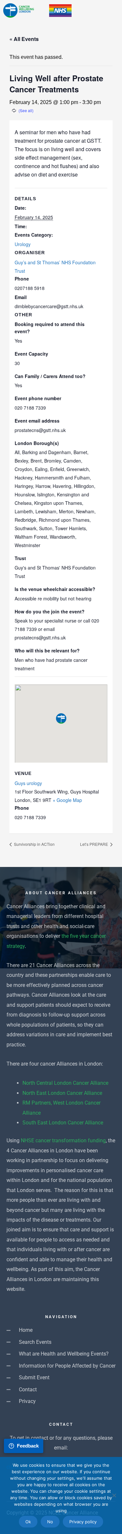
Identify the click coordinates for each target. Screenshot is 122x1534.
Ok (28, 1521)
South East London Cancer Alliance (62, 1123)
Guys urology (28, 783)
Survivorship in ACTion (34, 844)
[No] (114, 1495)
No (50, 1521)
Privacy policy (83, 1521)
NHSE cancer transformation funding (63, 1140)
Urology (23, 244)
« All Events (24, 39)
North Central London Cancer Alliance (65, 1083)
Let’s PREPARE (94, 844)
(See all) (26, 110)
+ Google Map (67, 800)
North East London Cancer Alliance (62, 1093)
